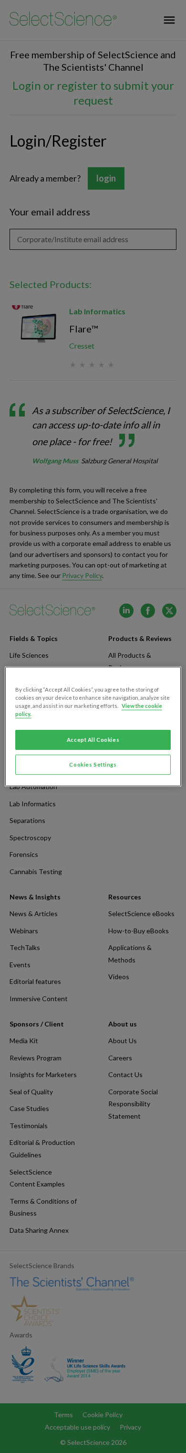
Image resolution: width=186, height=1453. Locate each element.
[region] (93, 726)
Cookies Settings (92, 764)
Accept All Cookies (93, 740)
